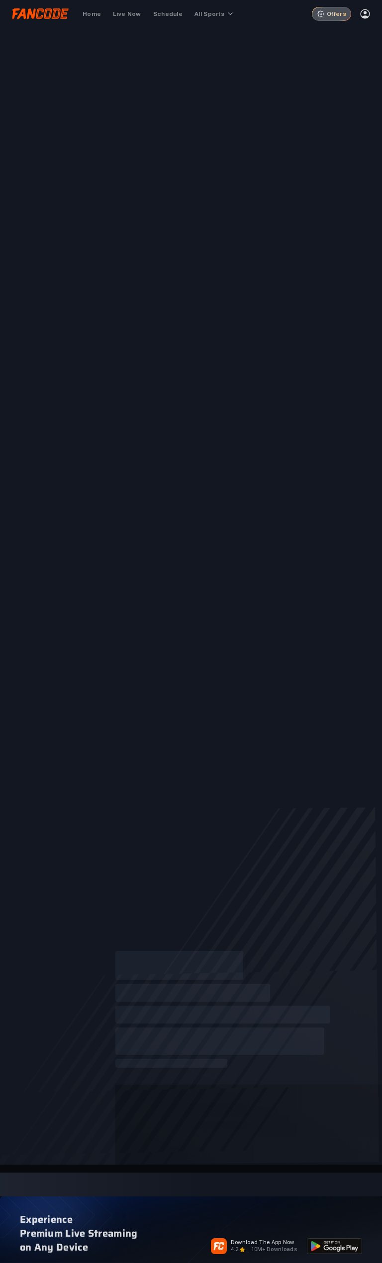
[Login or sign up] (365, 14)
